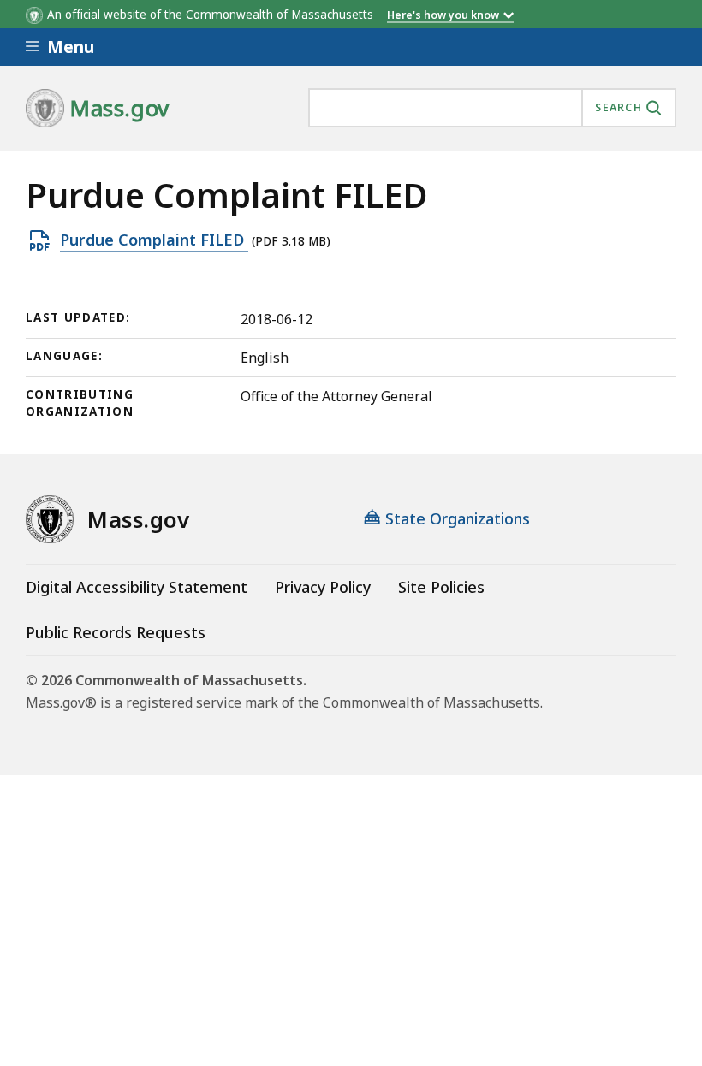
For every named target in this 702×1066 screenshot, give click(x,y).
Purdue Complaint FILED (154, 240)
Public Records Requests (115, 632)
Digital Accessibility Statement (136, 587)
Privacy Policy (323, 587)
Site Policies (441, 587)
